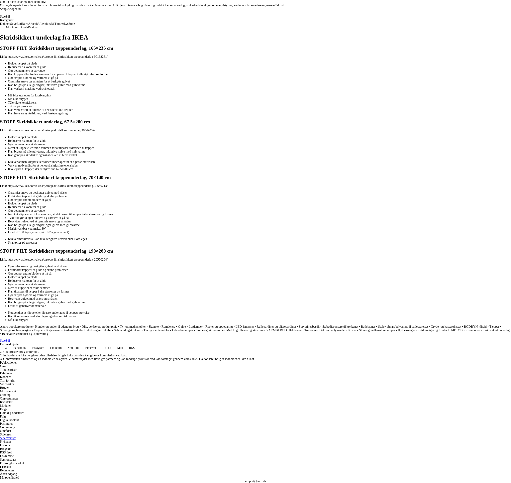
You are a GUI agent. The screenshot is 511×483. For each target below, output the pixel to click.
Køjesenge (53, 330)
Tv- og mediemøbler (133, 326)
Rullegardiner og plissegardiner (276, 326)
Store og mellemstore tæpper (377, 330)
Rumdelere (168, 326)
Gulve (182, 326)
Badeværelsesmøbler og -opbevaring (25, 333)
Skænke (154, 326)
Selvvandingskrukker (127, 330)
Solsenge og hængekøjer (15, 330)
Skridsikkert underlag (496, 330)
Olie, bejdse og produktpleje (99, 326)
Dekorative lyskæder (332, 330)
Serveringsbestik (309, 326)
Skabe (107, 330)
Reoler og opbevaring (219, 326)
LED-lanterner (245, 326)
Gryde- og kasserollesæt (446, 326)
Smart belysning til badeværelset (407, 326)
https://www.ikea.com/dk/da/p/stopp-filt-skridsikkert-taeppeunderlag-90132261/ (58, 56)
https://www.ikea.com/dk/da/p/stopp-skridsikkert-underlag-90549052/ (51, 130)
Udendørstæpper (182, 330)
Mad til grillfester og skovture (244, 330)
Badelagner (368, 326)
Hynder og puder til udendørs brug (57, 326)
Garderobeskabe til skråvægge (81, 330)
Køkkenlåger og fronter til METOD (440, 330)
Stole (381, 326)
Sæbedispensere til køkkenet (340, 326)
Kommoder (472, 330)
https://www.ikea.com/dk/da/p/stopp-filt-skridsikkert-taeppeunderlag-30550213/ (58, 185)
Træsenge (310, 330)
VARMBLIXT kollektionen (284, 330)
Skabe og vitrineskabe (210, 330)
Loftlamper (196, 326)
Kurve (352, 330)
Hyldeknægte (406, 330)
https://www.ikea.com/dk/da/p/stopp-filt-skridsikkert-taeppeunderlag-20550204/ (58, 259)
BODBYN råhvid (475, 326)
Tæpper (494, 326)
